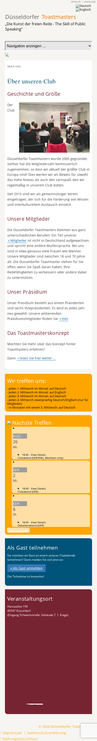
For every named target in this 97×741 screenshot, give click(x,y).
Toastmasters (40, 17)
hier (65, 318)
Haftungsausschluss (20, 739)
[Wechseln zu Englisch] (83, 9)
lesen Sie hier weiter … (38, 358)
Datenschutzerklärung (46, 733)
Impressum (12, 733)
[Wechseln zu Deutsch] (83, 6)
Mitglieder (18, 240)
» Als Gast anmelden (26, 568)
